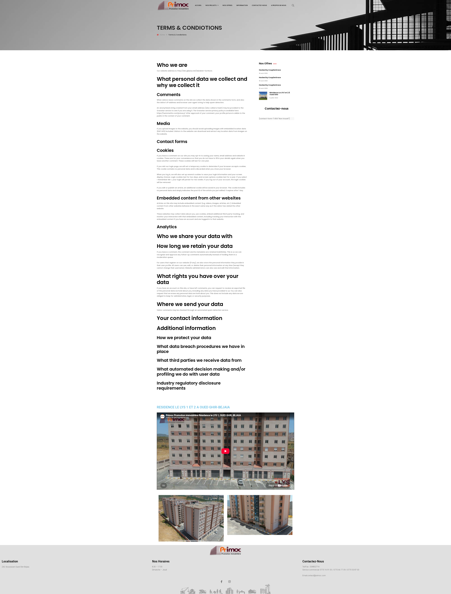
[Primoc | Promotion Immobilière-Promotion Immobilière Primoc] (173, 5)
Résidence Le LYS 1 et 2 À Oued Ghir (280, 93)
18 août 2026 (263, 73)
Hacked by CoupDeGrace (270, 70)
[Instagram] (229, 581)
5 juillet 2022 (274, 98)
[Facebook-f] (221, 581)
